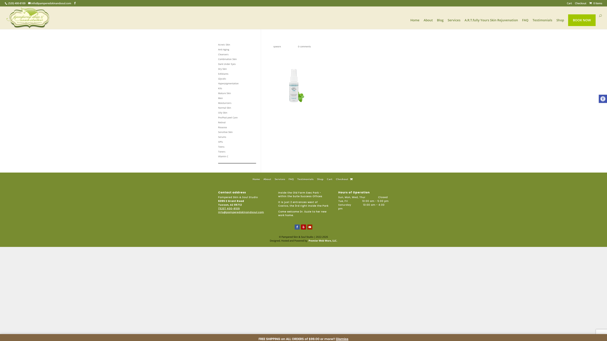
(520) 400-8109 (16, 3)
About (428, 20)
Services (454, 20)
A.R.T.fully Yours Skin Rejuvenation (491, 20)
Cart (569, 3)
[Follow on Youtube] (309, 227)
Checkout (580, 3)
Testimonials (542, 20)
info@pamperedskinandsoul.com (241, 212)
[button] (603, 99)
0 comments (304, 46)
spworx (277, 46)
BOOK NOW (582, 20)
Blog (440, 20)
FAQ (525, 20)
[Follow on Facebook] (297, 227)
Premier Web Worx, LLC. (323, 240)
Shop (560, 20)
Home (415, 20)
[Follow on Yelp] (303, 227)
